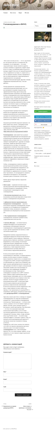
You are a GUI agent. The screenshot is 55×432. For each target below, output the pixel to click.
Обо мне (27, 12)
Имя (5, 372)
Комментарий (7, 352)
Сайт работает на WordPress (10, 428)
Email (5, 379)
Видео (20, 12)
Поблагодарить (42, 111)
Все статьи (13, 12)
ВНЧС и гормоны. (38, 148)
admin (14, 22)
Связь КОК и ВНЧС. (38, 150)
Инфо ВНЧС (11, 5)
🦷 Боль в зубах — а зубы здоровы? (42, 153)
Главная (5, 12)
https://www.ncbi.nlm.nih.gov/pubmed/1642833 (15, 131)
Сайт (4, 387)
